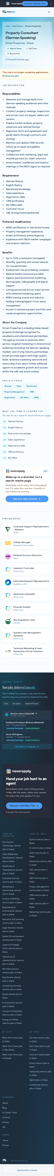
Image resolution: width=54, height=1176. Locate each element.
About (5, 1103)
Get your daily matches (25, 499)
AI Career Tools (9, 1112)
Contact (6, 1117)
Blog (4, 1108)
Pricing (5, 1122)
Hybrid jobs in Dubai (38, 1080)
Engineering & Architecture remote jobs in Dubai (12, 911)
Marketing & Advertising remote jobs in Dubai (11, 890)
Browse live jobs (10, 76)
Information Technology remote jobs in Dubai (11, 845)
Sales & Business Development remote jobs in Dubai (12, 857)
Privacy (5, 1145)
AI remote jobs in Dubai (40, 848)
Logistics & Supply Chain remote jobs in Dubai (12, 948)
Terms (5, 1140)
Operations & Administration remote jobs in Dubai (13, 960)
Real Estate (17, 26)
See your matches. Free (35, 3)
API (3, 1127)
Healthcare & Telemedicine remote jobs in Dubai (12, 869)
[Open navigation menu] (49, 12)
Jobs (8, 26)
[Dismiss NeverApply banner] (51, 4)
